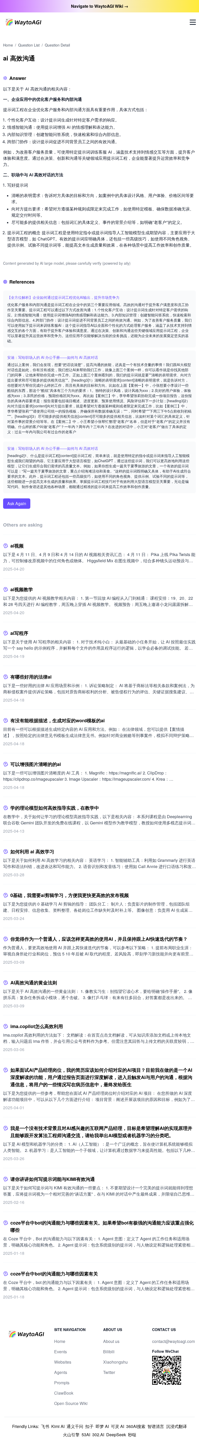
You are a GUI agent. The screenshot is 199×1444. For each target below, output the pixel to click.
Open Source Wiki (71, 1403)
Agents (60, 1372)
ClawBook (63, 1393)
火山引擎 (71, 1435)
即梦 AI (102, 1426)
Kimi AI (58, 1426)
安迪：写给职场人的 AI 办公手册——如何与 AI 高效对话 (52, 357)
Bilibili (109, 1352)
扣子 (89, 1426)
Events (60, 1352)
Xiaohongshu (115, 1362)
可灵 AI (117, 1426)
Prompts (61, 1383)
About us (111, 1341)
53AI (86, 1435)
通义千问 (75, 1426)
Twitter (109, 1372)
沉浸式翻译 (176, 1426)
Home (8, 45)
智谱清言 (155, 1426)
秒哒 (132, 1435)
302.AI (98, 1435)
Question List (29, 45)
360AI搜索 (135, 1426)
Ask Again (16, 503)
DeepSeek (116, 1435)
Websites (62, 1362)
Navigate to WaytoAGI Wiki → (99, 6)
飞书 (45, 1426)
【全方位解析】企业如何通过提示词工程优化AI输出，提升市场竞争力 (63, 297)
